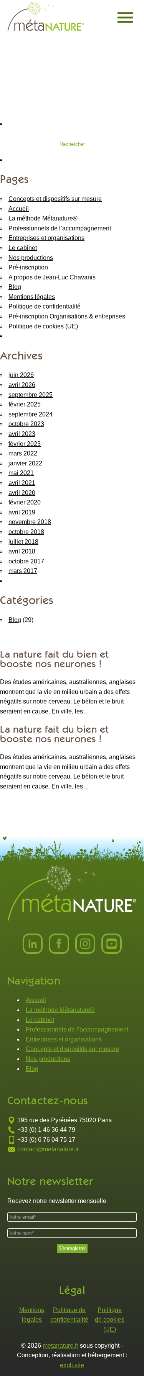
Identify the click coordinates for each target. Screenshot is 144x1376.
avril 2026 (21, 385)
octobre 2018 (26, 532)
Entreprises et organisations (46, 238)
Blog (14, 287)
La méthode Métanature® (43, 218)
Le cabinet (22, 248)
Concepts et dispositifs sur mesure (55, 199)
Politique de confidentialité (44, 306)
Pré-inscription (28, 267)
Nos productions (30, 258)
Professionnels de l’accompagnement (59, 228)
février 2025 (24, 404)
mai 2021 (21, 473)
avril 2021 (21, 483)
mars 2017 (22, 571)
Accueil (18, 209)
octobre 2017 (26, 561)
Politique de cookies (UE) (43, 326)
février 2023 (24, 444)
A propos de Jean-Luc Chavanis (52, 277)
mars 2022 (22, 453)
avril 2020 (21, 493)
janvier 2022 (25, 463)
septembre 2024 (30, 414)
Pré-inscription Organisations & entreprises (66, 316)
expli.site (72, 1365)
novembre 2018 (29, 522)
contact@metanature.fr (48, 1149)
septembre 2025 (30, 395)
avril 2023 (21, 434)
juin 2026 (21, 375)
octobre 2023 (26, 424)
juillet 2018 (23, 542)
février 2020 (24, 502)
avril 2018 (21, 551)
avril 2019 (21, 512)
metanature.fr (60, 1345)
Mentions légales (31, 297)
